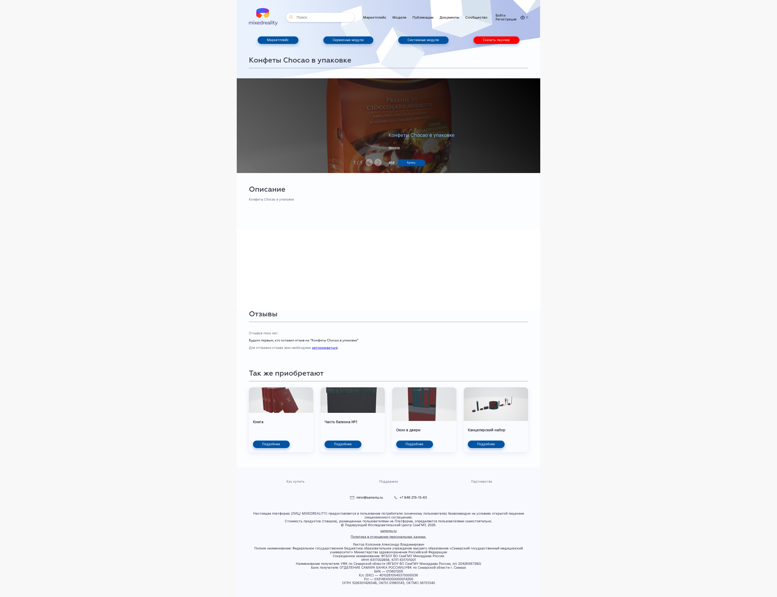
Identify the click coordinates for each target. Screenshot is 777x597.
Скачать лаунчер (496, 40)
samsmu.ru (388, 531)
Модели (399, 17)
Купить (411, 162)
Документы (449, 17)
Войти (500, 15)
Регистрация (506, 19)
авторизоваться (325, 348)
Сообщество (476, 17)
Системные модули (423, 40)
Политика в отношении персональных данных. (388, 537)
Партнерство (481, 481)
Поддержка (388, 481)
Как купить (295, 481)
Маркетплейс (374, 17)
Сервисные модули (348, 40)
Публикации (422, 17)
